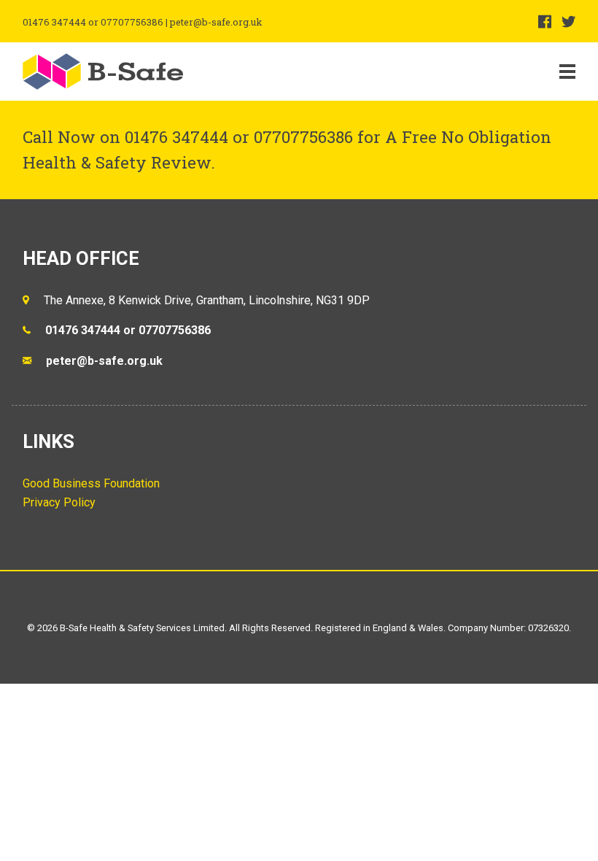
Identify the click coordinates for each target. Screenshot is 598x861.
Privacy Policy (59, 502)
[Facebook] (544, 21)
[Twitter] (568, 21)
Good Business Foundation (91, 483)
